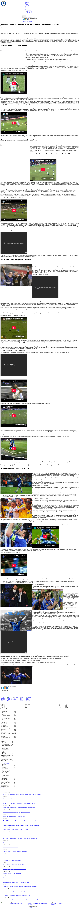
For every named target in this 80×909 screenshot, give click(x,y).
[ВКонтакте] (23, 20)
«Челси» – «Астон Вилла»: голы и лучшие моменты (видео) (16, 855)
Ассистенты (44, 903)
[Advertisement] (15, 30)
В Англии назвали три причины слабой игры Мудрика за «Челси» (17, 891)
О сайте (29, 10)
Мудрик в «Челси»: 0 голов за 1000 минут (12, 833)
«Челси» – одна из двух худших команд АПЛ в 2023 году (15, 851)
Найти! (24, 15)
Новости (12, 903)
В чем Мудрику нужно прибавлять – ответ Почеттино (14, 869)
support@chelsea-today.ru (33, 907)
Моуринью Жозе (9, 700)
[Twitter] (24, 20)
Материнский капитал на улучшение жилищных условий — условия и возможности (21, 825)
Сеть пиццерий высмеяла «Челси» (10, 847)
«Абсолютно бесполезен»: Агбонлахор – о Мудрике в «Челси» (16, 895)
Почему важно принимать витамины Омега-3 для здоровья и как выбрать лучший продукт (22, 794)
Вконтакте (61, 903)
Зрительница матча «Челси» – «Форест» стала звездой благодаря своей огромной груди (21, 899)
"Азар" (28, 17)
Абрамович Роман (3, 700)
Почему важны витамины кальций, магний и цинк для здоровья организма (19, 803)
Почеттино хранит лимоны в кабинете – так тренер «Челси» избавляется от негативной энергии (23, 842)
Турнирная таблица (32, 903)
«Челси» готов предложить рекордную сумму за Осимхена (15, 829)
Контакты (29, 11)
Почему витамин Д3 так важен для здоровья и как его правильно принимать (19, 798)
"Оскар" (34, 17)
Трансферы (27, 7)
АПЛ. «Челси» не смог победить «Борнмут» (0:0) (13, 864)
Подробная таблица (4, 738)
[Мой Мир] (27, 20)
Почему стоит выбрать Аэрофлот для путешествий (14, 816)
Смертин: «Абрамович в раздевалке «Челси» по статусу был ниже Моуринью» (20, 886)
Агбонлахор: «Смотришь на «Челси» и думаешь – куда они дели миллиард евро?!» (20, 838)
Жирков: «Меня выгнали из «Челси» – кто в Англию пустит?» (16, 882)
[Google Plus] (28, 20)
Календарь (27, 5)
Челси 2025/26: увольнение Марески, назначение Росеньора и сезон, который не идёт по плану (23, 820)
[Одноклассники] (26, 20)
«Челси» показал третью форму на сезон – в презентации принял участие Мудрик (20, 877)
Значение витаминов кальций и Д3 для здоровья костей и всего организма (19, 807)
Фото (26, 3)
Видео (26, 4)
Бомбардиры (39, 903)
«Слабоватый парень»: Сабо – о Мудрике (12, 873)
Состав (26, 6)
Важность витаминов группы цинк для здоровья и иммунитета (16, 812)
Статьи (20, 903)
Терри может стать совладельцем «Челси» (12, 860)
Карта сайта (29, 12)
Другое (26, 9)
